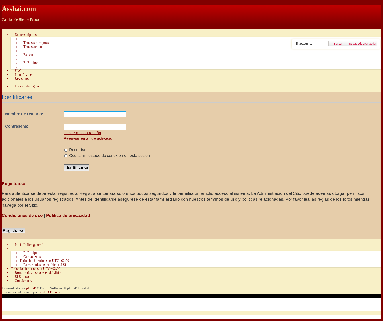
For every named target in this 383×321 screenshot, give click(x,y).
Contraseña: (16, 126)
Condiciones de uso (22, 215)
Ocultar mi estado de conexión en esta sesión (109, 155)
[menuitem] (35, 43)
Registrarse (14, 230)
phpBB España (49, 292)
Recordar (77, 150)
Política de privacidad (68, 215)
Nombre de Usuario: (24, 114)
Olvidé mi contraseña (82, 133)
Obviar (7, 27)
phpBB (31, 288)
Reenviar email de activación (89, 138)
